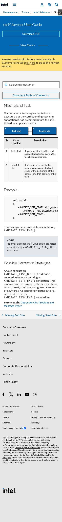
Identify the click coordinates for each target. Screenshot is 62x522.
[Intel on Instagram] (35, 395)
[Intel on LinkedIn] (19, 395)
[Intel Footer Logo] (9, 490)
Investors (7, 350)
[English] (49, 4)
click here (29, 62)
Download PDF (31, 34)
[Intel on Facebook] (3, 395)
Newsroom (8, 343)
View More (27, 45)
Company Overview (14, 327)
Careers (7, 358)
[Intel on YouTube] (27, 395)
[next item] (60, 12)
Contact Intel (10, 335)
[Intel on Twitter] (11, 395)
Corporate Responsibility (17, 366)
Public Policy (10, 382)
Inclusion (7, 374)
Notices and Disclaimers (17, 450)
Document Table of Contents (30, 95)
